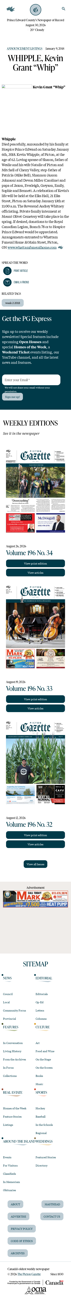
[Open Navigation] (10, 9)
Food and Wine (45, 1051)
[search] (63, 8)
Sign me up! (12, 397)
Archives (18, 1253)
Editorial (44, 978)
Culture (43, 1027)
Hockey (40, 1108)
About (15, 1204)
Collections (10, 1076)
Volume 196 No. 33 (29, 688)
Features (10, 1027)
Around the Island (19, 1141)
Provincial (9, 1018)
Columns (41, 1018)
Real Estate (12, 1092)
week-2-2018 (12, 303)
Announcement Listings (24, 48)
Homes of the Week (14, 1108)
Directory (42, 1165)
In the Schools (44, 1125)
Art (38, 1043)
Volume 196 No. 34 (29, 552)
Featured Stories (46, 1157)
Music (39, 1084)
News (7, 978)
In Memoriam (11, 1182)
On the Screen (44, 1067)
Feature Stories (12, 1116)
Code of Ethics (22, 1241)
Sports (41, 1092)
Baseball (40, 1116)
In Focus (8, 1067)
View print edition (35, 563)
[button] (15, 271)
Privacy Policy (22, 1229)
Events (7, 1157)
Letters (40, 1010)
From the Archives (14, 1059)
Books (39, 1076)
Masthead (52, 1204)
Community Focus (14, 1010)
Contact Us (52, 1216)
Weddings (44, 1141)
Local (6, 1002)
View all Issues (35, 864)
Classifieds (9, 1173)
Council (8, 994)
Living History (12, 1051)
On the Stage (43, 1059)
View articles (35, 572)
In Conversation (13, 1043)
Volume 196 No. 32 (29, 824)
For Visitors (10, 1165)
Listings (8, 1125)
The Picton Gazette (29, 1274)
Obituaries (9, 1190)
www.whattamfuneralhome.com (32, 247)
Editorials (42, 994)
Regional (41, 1133)
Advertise (18, 1216)
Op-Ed (40, 1002)
